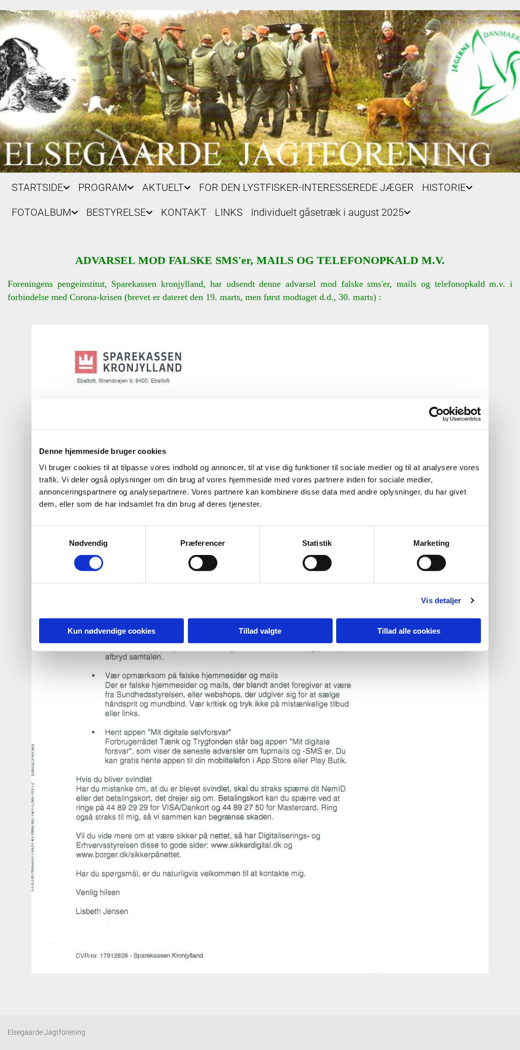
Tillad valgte (260, 630)
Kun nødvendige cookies (111, 630)
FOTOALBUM (41, 212)
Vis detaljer (441, 600)
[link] (41, 185)
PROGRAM (102, 187)
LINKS (229, 212)
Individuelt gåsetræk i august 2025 (327, 212)
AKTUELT (163, 187)
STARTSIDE (37, 187)
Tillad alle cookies (408, 630)
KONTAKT (184, 212)
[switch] (202, 563)
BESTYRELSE (116, 212)
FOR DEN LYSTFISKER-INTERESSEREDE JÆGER (306, 187)
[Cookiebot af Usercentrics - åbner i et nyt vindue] (436, 414)
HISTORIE (444, 187)
